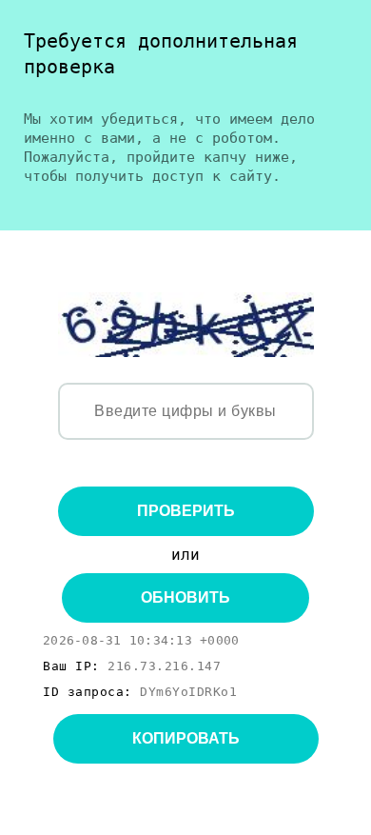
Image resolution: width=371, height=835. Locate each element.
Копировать (186, 738)
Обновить (185, 597)
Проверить (186, 511)
